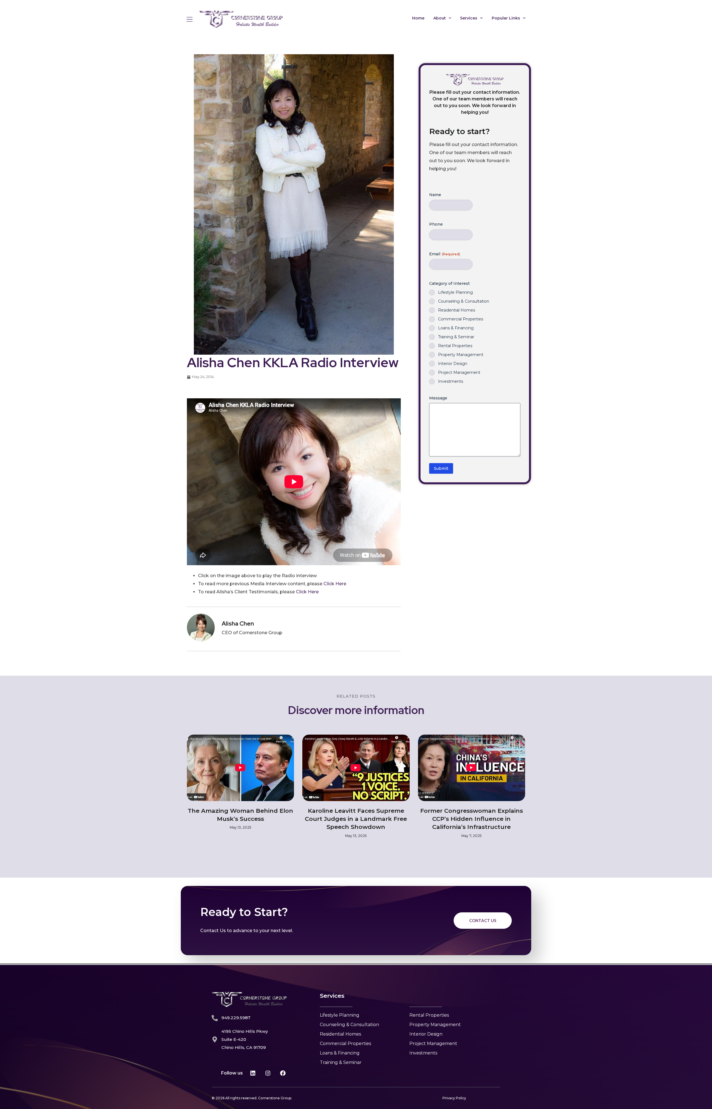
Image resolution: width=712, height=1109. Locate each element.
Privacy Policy (454, 1098)
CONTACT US (482, 920)
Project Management (459, 372)
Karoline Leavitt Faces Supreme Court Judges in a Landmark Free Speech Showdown (356, 819)
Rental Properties (455, 345)
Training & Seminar (456, 336)
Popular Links (506, 18)
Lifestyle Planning (455, 292)
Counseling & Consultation (463, 301)
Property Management (460, 354)
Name (435, 194)
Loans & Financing (456, 327)
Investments (450, 381)
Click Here (334, 583)
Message (438, 398)
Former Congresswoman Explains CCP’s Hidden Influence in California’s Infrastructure (471, 819)
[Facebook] (282, 1073)
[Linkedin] (252, 1073)
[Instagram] (267, 1073)
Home (418, 18)
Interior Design (452, 363)
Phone (436, 224)
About (439, 18)
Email (444, 253)
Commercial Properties (460, 319)
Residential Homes (456, 310)
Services (468, 18)
